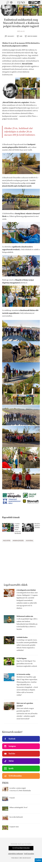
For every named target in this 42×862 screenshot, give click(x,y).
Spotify (11, 768)
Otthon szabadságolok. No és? (18, 807)
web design (15, 858)
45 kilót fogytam (21, 658)
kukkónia (29, 540)
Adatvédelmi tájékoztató (15, 854)
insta (33, 2)
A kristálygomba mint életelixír (26, 590)
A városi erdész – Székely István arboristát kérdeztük (18, 528)
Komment (11, 36)
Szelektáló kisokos (22, 637)
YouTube (12, 754)
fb (30, 2)
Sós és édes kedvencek (16, 817)
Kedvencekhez (32, 36)
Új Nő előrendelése (15, 776)
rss (39, 2)
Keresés (7, 2)
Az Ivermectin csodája (23, 674)
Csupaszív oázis (14, 827)
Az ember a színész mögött (17, 788)
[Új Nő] (21, 2)
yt (36, 2)
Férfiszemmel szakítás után (25, 616)
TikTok (11, 761)
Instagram (12, 746)
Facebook (12, 739)
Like (21, 36)
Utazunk (12, 798)
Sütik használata (29, 854)
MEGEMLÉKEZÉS (18, 540)
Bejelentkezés (11, 2)
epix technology (25, 858)
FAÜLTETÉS (6, 540)
